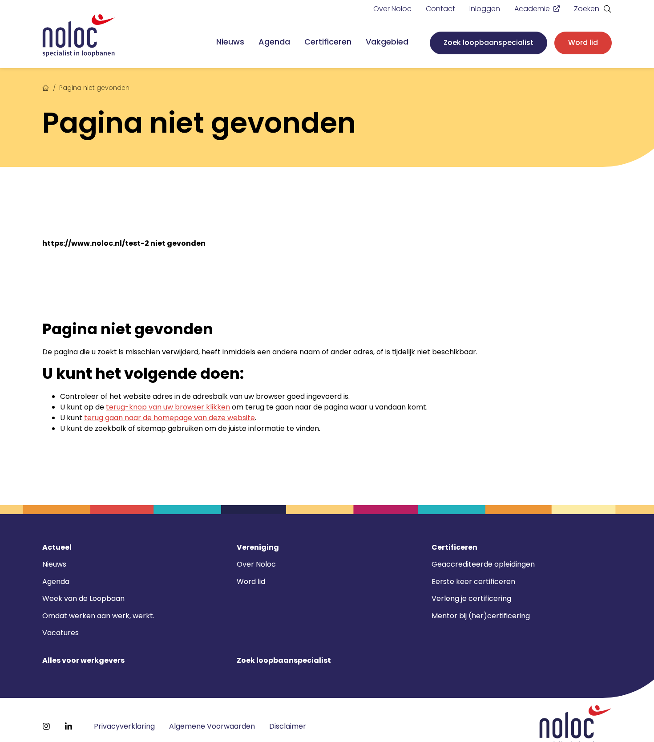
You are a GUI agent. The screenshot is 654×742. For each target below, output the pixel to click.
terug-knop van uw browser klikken (168, 407)
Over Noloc (392, 9)
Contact (440, 9)
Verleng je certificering (471, 598)
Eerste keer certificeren (473, 581)
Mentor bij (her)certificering (481, 616)
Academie (532, 9)
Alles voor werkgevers (83, 660)
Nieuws (230, 41)
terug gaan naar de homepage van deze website (169, 418)
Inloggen (484, 9)
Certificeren (327, 41)
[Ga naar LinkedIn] (69, 726)
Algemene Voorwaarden (212, 726)
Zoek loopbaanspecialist (488, 42)
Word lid (583, 42)
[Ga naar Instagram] (46, 726)
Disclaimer (287, 726)
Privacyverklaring (124, 726)
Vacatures (60, 633)
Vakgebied (387, 41)
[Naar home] (78, 35)
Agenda (274, 41)
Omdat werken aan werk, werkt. (98, 616)
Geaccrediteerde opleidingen (483, 564)
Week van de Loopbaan (83, 598)
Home (45, 86)
